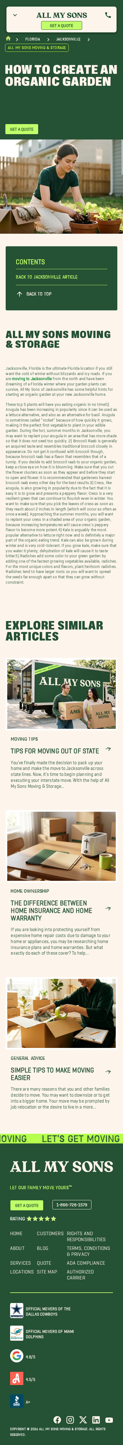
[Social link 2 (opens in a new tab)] (70, 1422)
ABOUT (17, 1246)
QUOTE (44, 1261)
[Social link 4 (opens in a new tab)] (96, 1422)
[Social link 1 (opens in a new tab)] (57, 1422)
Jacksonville (68, 39)
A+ (28, 1400)
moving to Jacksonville (32, 377)
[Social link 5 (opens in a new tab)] (109, 1422)
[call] (108, 15)
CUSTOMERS (50, 1232)
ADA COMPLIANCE (86, 1261)
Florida (32, 39)
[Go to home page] (8, 40)
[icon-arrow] (108, 749)
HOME (16, 1232)
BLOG (42, 1246)
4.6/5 (30, 1355)
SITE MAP (47, 1270)
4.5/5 (30, 1378)
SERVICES (20, 1261)
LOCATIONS (22, 1270)
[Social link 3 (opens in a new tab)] (83, 1422)
